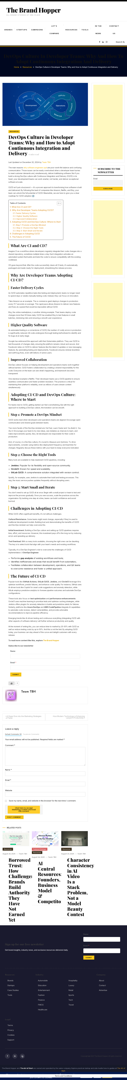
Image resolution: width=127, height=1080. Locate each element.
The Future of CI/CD (21, 237)
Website (8, 790)
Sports (71, 995)
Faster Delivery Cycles (26, 213)
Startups (21, 30)
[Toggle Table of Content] (58, 203)
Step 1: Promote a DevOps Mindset (31, 225)
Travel (71, 1005)
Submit (16, 674)
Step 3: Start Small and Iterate (29, 231)
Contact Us (114, 29)
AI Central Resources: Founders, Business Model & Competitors (51, 882)
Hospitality (72, 980)
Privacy (10, 1030)
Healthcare (42, 1009)
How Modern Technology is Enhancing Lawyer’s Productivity (69, 717)
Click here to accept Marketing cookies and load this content (24, 809)
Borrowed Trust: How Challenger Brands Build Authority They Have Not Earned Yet (21, 890)
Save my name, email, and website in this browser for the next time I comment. (42, 801)
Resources (71, 30)
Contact (102, 985)
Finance (41, 1000)
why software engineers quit (35, 168)
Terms (10, 1025)
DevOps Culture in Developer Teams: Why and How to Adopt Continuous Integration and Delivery (41, 145)
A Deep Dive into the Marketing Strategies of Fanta (23, 717)
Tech (70, 1000)
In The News (98, 29)
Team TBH (46, 162)
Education (42, 985)
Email (8, 780)
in (15, 1056)
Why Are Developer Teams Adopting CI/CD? (33, 210)
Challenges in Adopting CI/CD (26, 233)
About (101, 980)
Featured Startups (39, 849)
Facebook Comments (31, 734)
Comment (10, 745)
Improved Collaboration (26, 219)
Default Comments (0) (13, 734)
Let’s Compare (54, 29)
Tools (85, 30)
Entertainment (44, 990)
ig (22, 1056)
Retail (70, 990)
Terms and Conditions (63, 1076)
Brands (8, 30)
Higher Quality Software (26, 216)
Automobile (43, 980)
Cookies (11, 1035)
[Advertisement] (108, 122)
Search (119, 42)
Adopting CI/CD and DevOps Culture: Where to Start (36, 222)
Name (8, 770)
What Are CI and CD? (21, 207)
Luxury (71, 985)
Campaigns (37, 30)
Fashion (41, 995)
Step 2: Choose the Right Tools (29, 228)
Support (10, 1040)
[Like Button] (11, 683)
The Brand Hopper (33, 10)
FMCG (41, 1005)
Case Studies (13, 990)
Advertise (103, 990)
